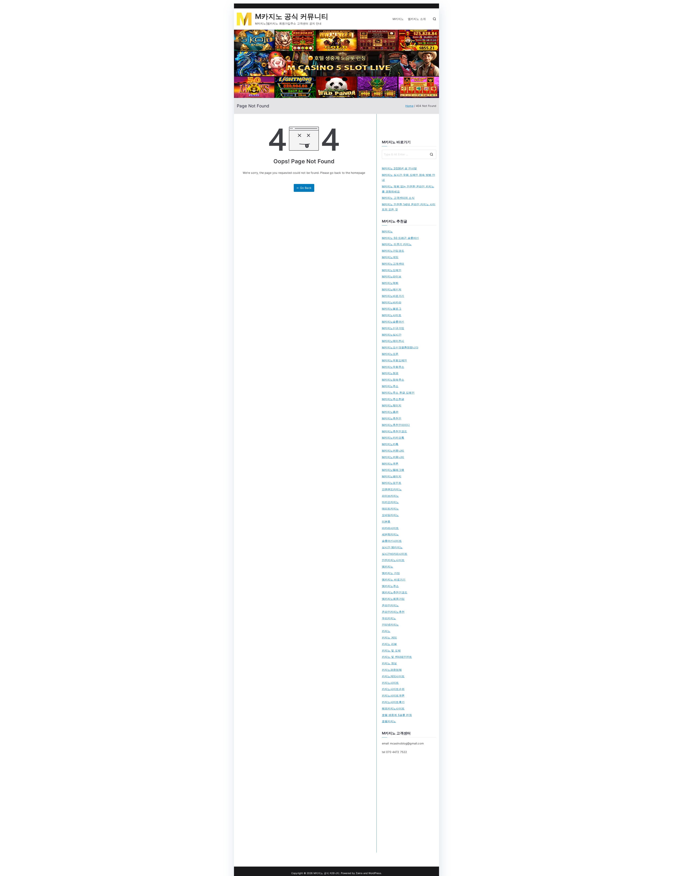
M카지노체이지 (391, 405)
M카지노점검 (390, 373)
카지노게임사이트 (393, 676)
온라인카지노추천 (393, 612)
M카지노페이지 (391, 476)
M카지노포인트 (391, 483)
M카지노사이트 (391, 315)
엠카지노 (387, 566)
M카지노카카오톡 (393, 437)
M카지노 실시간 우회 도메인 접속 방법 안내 (408, 177)
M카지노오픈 (390, 354)
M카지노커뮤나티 (393, 450)
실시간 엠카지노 (392, 547)
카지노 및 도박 (391, 650)
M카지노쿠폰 (390, 463)
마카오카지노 (390, 502)
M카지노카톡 (390, 444)
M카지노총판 (390, 412)
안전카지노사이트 (393, 560)
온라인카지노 (390, 605)
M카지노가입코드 (393, 250)
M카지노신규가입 (393, 328)
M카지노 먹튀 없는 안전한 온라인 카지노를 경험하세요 (408, 189)
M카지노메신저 (391, 289)
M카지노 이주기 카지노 (397, 244)
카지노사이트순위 (393, 689)
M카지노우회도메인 (394, 360)
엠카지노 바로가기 (393, 579)
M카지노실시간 (391, 334)
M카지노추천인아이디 (396, 425)
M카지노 (398, 19)
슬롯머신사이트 (392, 541)
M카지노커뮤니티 (393, 457)
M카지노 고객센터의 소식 (398, 198)
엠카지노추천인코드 (394, 592)
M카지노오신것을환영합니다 (400, 347)
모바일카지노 (390, 515)
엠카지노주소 (390, 586)
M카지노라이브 (391, 276)
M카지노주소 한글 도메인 (398, 392)
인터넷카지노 (390, 624)
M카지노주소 (390, 386)
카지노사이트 (390, 683)
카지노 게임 (389, 637)
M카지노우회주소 (393, 367)
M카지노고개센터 (393, 263)
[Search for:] (409, 154)
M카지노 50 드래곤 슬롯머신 (400, 238)
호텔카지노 (389, 721)
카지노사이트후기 (393, 702)
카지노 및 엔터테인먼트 (397, 657)
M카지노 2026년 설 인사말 (399, 168)
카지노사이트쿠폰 (393, 695)
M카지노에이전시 (393, 341)
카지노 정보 (389, 663)
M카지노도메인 (391, 270)
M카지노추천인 (391, 418)
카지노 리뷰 (389, 644)
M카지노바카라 (391, 302)
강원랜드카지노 (392, 489)
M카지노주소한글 (393, 399)
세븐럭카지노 (390, 534)
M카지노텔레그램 (393, 470)
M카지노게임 (390, 257)
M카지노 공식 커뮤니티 (291, 16)
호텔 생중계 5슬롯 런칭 (397, 715)
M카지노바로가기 (393, 296)
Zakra (359, 873)
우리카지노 (389, 618)
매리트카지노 (390, 508)
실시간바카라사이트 (394, 554)
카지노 (386, 631)
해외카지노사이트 (393, 708)
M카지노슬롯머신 (393, 321)
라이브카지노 (390, 496)
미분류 (386, 521)
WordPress (374, 873)
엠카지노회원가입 (393, 599)
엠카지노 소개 (417, 19)
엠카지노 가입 (391, 573)
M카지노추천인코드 (394, 431)
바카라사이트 (390, 528)
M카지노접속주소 (393, 379)
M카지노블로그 (391, 308)
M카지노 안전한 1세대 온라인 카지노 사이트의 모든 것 (409, 207)
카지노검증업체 (392, 670)
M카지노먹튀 (390, 283)
